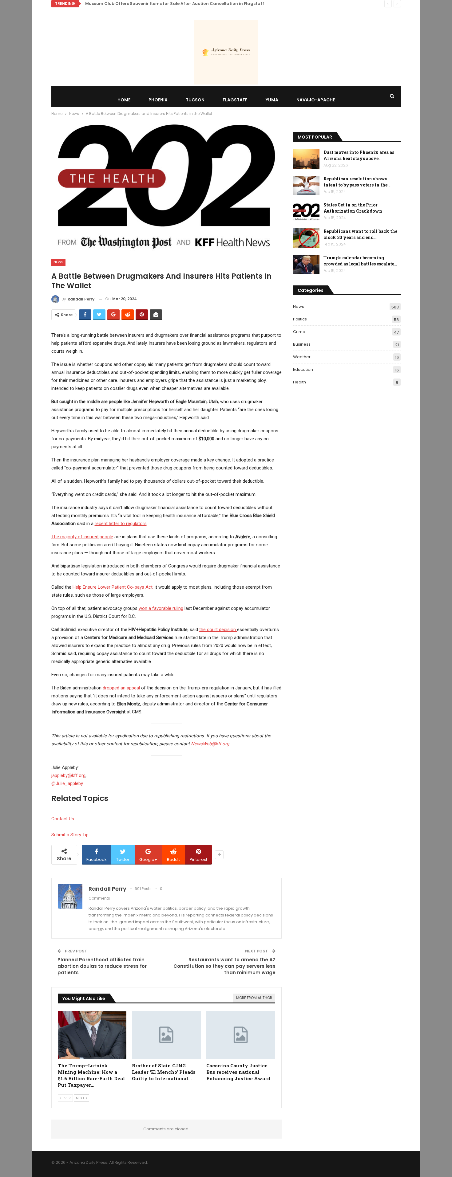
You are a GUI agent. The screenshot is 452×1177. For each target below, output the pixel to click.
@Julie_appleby (67, 783)
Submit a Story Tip (70, 835)
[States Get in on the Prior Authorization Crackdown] (306, 212)
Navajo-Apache (315, 100)
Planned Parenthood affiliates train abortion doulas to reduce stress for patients (102, 966)
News (58, 262)
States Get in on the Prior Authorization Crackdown (352, 208)
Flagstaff (235, 100)
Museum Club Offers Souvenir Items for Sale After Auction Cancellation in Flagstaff (174, 3)
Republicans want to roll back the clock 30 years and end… (360, 234)
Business (302, 344)
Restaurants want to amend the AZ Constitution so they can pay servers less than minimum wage (224, 966)
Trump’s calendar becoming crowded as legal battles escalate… (360, 261)
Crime (299, 332)
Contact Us (62, 819)
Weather (302, 357)
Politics (300, 319)
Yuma (272, 100)
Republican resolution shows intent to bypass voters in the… (357, 182)
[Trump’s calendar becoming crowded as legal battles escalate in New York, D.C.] (306, 264)
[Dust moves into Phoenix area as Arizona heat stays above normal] (306, 159)
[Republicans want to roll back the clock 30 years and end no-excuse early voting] (306, 238)
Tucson (195, 100)
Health (299, 382)
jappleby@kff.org (68, 775)
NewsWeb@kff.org (210, 744)
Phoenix (158, 100)
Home (123, 100)
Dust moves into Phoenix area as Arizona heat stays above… (358, 155)
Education (303, 369)
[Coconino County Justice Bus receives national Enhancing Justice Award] (240, 1035)
